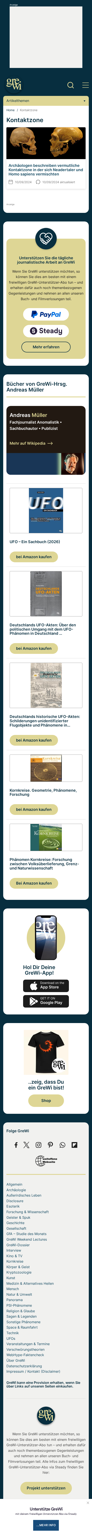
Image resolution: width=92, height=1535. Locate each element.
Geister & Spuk (18, 1217)
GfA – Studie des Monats (26, 1234)
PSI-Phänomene (19, 1305)
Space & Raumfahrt (22, 1327)
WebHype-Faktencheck (25, 1355)
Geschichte (15, 1223)
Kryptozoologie (18, 1272)
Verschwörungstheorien (25, 1349)
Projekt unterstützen (46, 1488)
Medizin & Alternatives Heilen (30, 1283)
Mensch (12, 1289)
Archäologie (16, 1190)
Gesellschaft (16, 1228)
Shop (46, 1100)
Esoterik (13, 1206)
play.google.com (46, 1001)
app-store (46, 986)
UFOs (10, 1338)
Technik (12, 1333)
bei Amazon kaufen (34, 557)
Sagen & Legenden (21, 1316)
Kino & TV (14, 1256)
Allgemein (14, 1184)
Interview (13, 1250)
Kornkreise (14, 1261)
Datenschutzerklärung (24, 1366)
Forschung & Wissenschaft (27, 1212)
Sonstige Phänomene (23, 1322)
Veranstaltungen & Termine (28, 1344)
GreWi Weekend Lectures (26, 1239)
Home (10, 110)
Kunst (10, 1278)
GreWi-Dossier (18, 1245)
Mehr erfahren (46, 347)
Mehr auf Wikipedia (27, 443)
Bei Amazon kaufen (34, 883)
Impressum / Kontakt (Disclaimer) (33, 1371)
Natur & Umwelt (19, 1294)
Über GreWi (15, 1360)
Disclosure (14, 1201)
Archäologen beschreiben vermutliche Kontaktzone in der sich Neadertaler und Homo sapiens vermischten (46, 169)
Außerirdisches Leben (23, 1195)
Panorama (14, 1300)
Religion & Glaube (20, 1311)
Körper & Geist (18, 1267)
